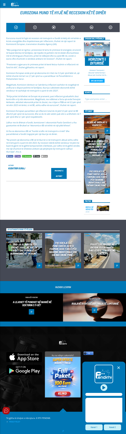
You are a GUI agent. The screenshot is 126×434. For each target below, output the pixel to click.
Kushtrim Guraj (16, 168)
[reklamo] (63, 397)
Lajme (87, 136)
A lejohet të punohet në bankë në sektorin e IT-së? (32, 303)
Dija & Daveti (99, 117)
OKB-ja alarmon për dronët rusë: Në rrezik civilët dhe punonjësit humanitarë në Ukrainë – (97, 148)
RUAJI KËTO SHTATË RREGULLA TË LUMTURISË (95, 303)
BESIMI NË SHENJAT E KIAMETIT (97, 124)
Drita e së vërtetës (89, 208)
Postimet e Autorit (59, 173)
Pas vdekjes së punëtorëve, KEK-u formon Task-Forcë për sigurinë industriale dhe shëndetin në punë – (96, 178)
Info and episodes (97, 81)
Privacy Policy (14, 422)
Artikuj (88, 117)
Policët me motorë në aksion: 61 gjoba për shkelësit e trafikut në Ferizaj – (101, 249)
